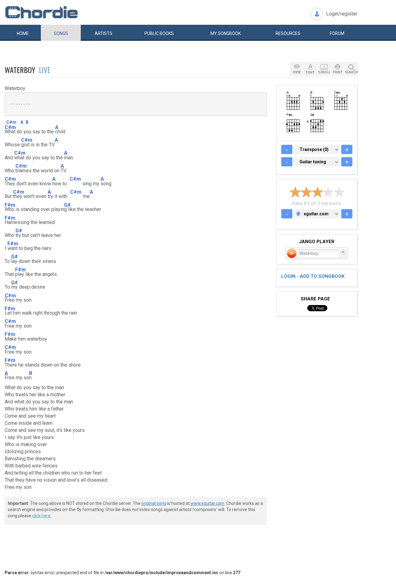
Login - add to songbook (312, 276)
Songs (61, 33)
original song (153, 503)
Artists (103, 33)
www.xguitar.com (207, 503)
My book (225, 33)
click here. (41, 515)
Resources (288, 33)
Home (23, 33)
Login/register (341, 14)
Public (159, 33)
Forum (337, 33)
